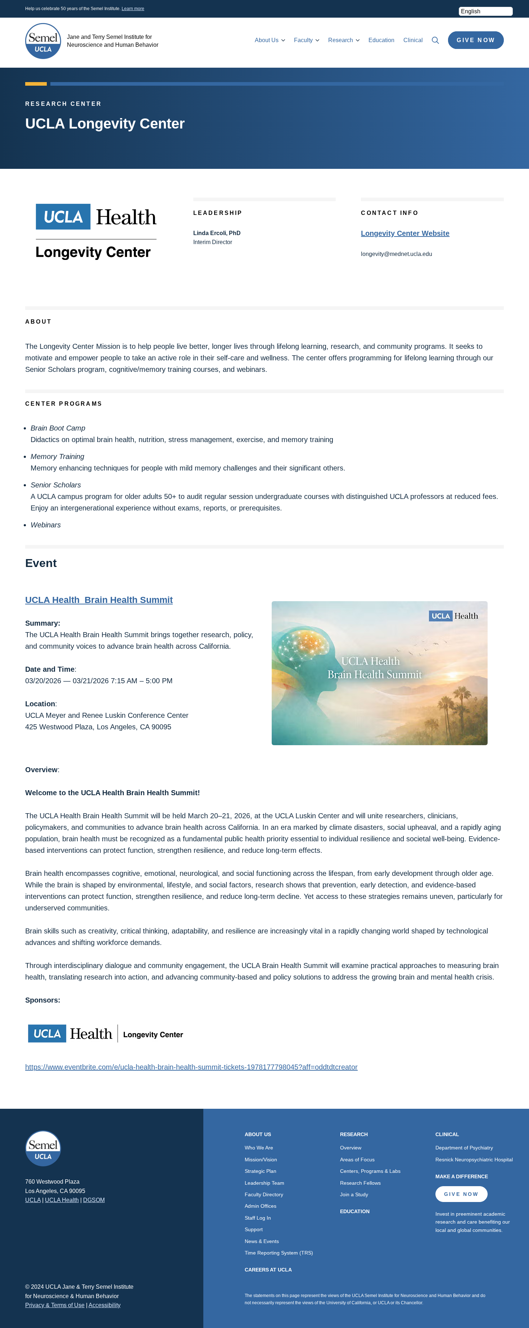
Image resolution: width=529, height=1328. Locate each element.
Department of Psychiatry (464, 1148)
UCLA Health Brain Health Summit (99, 600)
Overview (350, 1148)
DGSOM (94, 1200)
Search (435, 40)
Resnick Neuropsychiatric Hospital (474, 1159)
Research (340, 40)
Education (381, 40)
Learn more (133, 8)
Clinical (413, 40)
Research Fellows (360, 1183)
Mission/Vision (261, 1159)
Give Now (476, 40)
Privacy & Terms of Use (55, 1305)
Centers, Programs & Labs (370, 1171)
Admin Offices (260, 1206)
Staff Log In (258, 1218)
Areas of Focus (357, 1159)
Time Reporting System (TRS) (279, 1253)
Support (254, 1229)
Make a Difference (461, 1176)
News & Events (262, 1241)
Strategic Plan (260, 1171)
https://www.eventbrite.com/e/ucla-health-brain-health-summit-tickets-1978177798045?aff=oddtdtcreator (191, 1067)
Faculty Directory (264, 1194)
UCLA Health (62, 1200)
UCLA (33, 1200)
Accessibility (105, 1305)
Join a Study (354, 1194)
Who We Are (259, 1148)
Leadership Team (264, 1183)
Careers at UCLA (268, 1270)
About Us (267, 40)
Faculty (303, 40)
